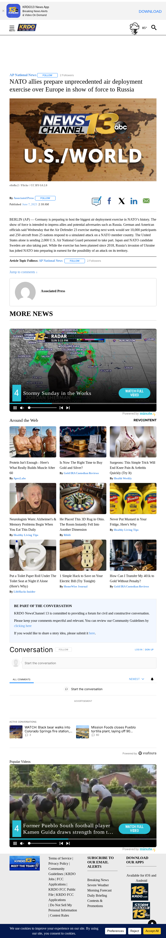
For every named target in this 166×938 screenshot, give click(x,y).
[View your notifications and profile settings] (152, 679)
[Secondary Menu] (15, 27)
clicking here (23, 626)
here (92, 633)
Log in (138, 649)
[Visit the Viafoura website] (147, 753)
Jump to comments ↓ (24, 272)
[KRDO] (28, 27)
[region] (83, 701)
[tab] (22, 679)
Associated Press (24, 198)
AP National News (50, 260)
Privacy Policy (58, 863)
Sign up (149, 649)
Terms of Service (60, 858)
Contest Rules (59, 915)
